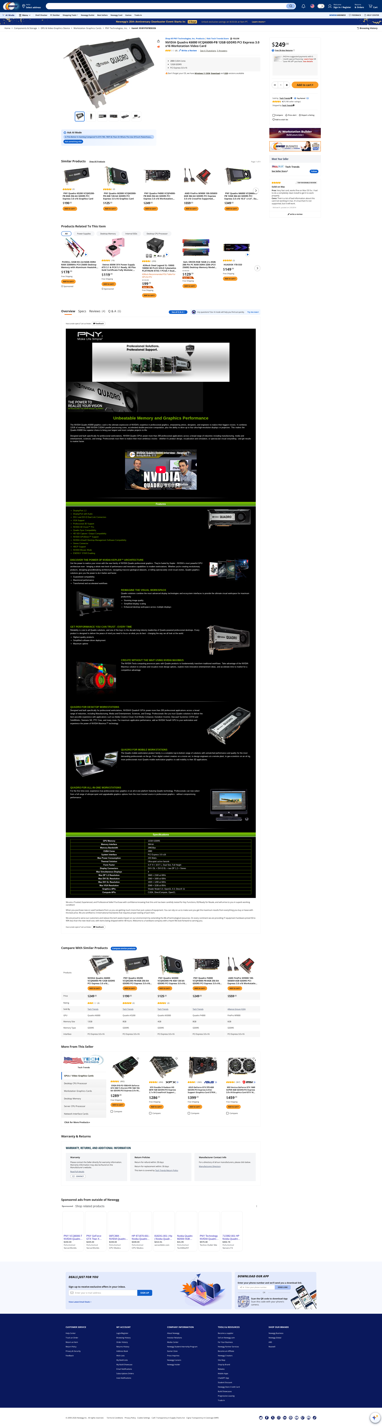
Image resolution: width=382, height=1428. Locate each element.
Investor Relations (174, 1337)
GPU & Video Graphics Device (55, 28)
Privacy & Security (73, 1351)
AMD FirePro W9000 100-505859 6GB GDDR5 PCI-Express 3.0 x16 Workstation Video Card (242, 981)
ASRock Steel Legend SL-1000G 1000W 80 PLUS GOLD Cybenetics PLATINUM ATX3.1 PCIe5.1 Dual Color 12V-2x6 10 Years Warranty (159, 268)
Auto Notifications (123, 1378)
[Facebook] (267, 1417)
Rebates (221, 1369)
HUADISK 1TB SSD (233, 264)
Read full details (77, 1171)
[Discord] (308, 1417)
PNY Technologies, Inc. (116, 28)
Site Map (221, 1360)
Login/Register (122, 1333)
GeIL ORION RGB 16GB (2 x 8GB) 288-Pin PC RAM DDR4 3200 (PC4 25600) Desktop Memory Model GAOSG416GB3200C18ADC (199, 265)
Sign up (144, 1292)
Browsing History (123, 1337)
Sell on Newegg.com (226, 1337)
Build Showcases (225, 1391)
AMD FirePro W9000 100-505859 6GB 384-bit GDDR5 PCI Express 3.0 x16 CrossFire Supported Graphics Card (200, 196)
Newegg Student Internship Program (182, 1346)
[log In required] (138, 1058)
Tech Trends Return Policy (166, 1170)
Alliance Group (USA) (237, 1009)
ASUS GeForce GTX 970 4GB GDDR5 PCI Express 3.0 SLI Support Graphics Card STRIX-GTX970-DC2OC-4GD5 (202, 1089)
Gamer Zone (172, 1351)
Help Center (71, 1333)
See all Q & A (177, 312)
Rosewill (272, 1346)
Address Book (122, 1351)
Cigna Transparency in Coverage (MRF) (202, 1418)
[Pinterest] (290, 1417)
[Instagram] (279, 1417)
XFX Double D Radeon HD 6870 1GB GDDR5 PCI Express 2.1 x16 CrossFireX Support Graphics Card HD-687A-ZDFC (163, 1089)
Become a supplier (225, 1333)
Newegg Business (276, 1333)
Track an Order (72, 1337)
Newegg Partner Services (228, 1346)
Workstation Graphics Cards (87, 28)
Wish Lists (120, 1355)
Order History (122, 1342)
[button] (32, 6)
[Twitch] (302, 1417)
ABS (270, 1342)
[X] (272, 1417)
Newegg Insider (173, 1364)
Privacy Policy (130, 1418)
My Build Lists (122, 1360)
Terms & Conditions (115, 1418)
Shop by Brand (224, 1364)
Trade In (221, 1400)
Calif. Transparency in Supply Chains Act (168, 1418)
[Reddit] (158, 46)
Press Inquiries (173, 1355)
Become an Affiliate (226, 1351)
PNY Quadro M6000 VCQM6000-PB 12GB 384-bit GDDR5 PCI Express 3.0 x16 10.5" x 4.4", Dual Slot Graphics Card (241, 196)
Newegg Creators (225, 1355)
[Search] (290, 6)
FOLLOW (314, 171)
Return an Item (72, 1342)
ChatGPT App (223, 1378)
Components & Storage (25, 28)
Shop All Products (97, 161)
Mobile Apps (223, 1373)
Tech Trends (93, 1009)
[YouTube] (296, 1417)
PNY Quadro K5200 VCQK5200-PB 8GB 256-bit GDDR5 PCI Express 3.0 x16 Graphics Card (79, 196)
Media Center (172, 1342)
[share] (158, 41)
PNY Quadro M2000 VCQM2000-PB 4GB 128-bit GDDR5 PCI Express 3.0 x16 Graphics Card (119, 196)
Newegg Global (275, 1337)
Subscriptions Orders (125, 1373)
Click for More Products (76, 1122)
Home (7, 28)
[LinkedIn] (285, 1417)
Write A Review (295, 214)
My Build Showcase (124, 1364)
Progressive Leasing (226, 1396)
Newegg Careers (174, 1360)
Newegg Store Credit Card (229, 1387)
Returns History (122, 1346)
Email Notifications (124, 1369)
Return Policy (71, 1346)
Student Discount (225, 1382)
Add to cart (304, 85)
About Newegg (173, 1333)
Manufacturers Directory (210, 1166)
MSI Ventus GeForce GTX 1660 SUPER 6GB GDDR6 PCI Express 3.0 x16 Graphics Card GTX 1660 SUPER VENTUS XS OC (240, 1089)
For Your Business (225, 1342)
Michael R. (277, 207)
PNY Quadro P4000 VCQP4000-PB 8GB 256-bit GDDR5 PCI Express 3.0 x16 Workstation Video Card (159, 196)
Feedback (99, 323)
